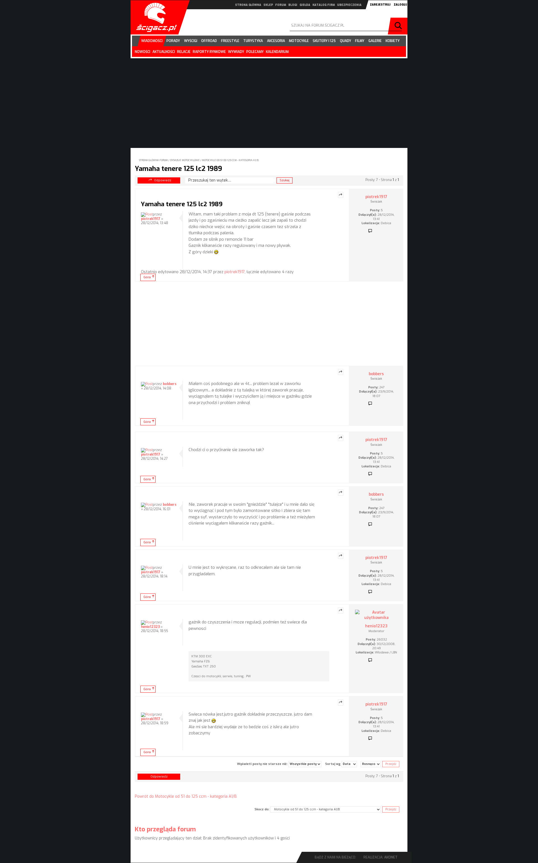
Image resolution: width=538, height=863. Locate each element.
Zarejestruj (380, 4)
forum (280, 5)
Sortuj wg (333, 764)
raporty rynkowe (209, 52)
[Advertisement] (269, 323)
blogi (292, 5)
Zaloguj (400, 4)
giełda (305, 5)
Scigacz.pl (154, 17)
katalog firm (323, 5)
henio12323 (150, 627)
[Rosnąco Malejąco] (371, 764)
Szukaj (399, 26)
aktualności (163, 52)
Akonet (391, 857)
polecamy (255, 52)
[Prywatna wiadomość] (370, 231)
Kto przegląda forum (165, 829)
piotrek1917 (150, 219)
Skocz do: (261, 809)
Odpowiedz (162, 180)
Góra (147, 277)
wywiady (236, 52)
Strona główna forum (153, 160)
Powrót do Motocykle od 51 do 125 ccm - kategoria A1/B (186, 796)
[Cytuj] (340, 195)
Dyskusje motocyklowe (185, 160)
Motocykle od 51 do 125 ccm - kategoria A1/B (230, 160)
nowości (142, 52)
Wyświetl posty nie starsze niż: (262, 764)
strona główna (248, 5)
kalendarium (277, 52)
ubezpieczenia (349, 5)
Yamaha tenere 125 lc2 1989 (178, 168)
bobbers (170, 384)
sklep (268, 5)
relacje (184, 52)
